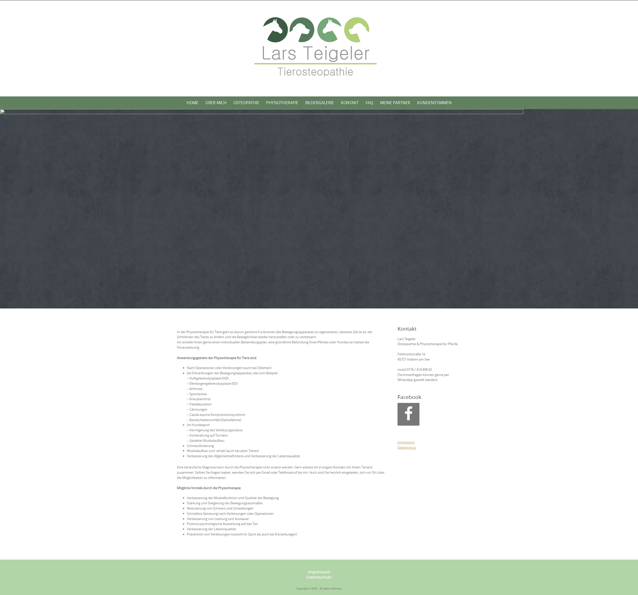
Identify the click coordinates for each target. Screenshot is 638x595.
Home (192, 102)
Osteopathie (246, 102)
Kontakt (350, 102)
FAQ (369, 102)
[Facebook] (408, 414)
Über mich (216, 102)
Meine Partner (395, 102)
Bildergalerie (319, 102)
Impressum (406, 442)
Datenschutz (407, 447)
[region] (261, 208)
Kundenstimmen (434, 102)
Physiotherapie (282, 102)
